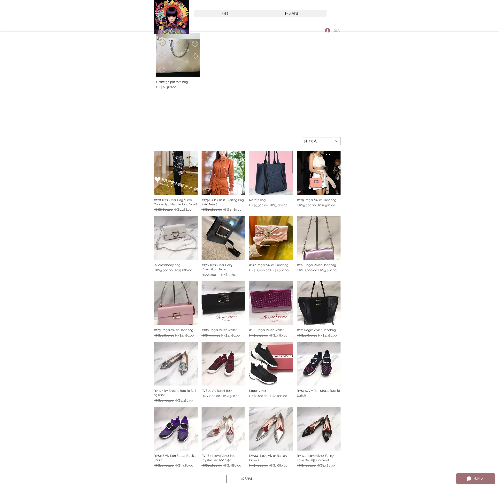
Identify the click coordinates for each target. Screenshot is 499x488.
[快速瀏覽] (178, 55)
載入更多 (247, 479)
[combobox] (321, 141)
